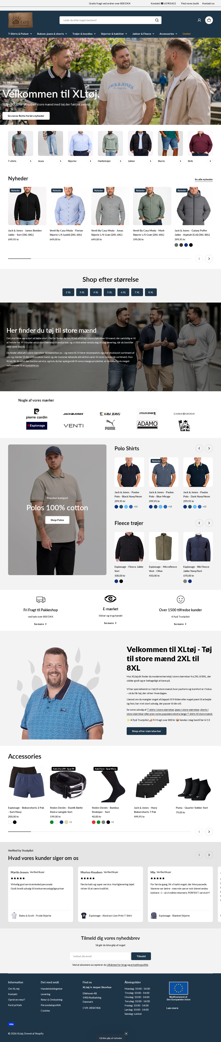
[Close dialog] (169, 483)
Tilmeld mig (142, 540)
